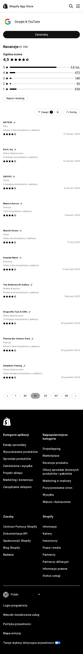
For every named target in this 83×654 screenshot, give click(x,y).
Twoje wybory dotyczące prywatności (28, 642)
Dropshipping (51, 448)
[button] (57, 112)
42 (45, 395)
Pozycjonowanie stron (57, 487)
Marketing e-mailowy (57, 480)
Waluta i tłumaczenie (57, 501)
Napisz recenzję (15, 98)
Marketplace (51, 455)
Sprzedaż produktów (17, 458)
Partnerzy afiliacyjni (56, 561)
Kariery (47, 533)
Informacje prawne (55, 568)
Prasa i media (52, 547)
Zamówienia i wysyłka (17, 466)
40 (25, 395)
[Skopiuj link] (14, 122)
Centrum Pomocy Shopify (20, 526)
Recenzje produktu (55, 462)
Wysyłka (48, 494)
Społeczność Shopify (17, 540)
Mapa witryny (12, 633)
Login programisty (15, 605)
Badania (8, 554)
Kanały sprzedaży (14, 444)
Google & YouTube (27, 21)
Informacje (50, 526)
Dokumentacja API (15, 533)
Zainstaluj (41, 34)
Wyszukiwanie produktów (20, 451)
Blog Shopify (11, 547)
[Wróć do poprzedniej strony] (7, 396)
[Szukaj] (71, 6)
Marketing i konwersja (18, 479)
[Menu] (78, 6)
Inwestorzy (50, 540)
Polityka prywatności (17, 624)
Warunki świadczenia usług (21, 614)
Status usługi (51, 575)
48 (66, 395)
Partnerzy (49, 554)
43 (56, 395)
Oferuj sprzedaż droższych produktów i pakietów (61, 471)
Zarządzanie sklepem (17, 487)
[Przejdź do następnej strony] (75, 396)
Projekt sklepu (13, 472)
